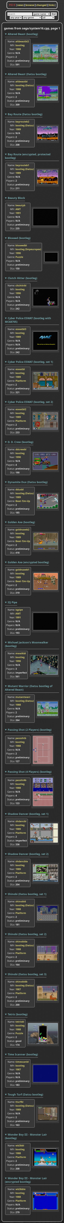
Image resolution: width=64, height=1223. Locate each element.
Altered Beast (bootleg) (23, 34)
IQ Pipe (12, 602)
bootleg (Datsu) (24, 85)
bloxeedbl (21, 245)
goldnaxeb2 (22, 529)
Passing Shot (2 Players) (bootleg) (29, 729)
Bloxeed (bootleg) (19, 238)
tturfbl (19, 1101)
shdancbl (20, 821)
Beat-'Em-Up (22, 501)
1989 (18, 129)
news (20, 5)
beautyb (20, 205)
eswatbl (20, 369)
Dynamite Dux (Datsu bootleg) (28, 482)
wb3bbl (19, 1145)
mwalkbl (20, 653)
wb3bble (20, 1189)
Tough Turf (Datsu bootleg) (25, 1094)
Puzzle (19, 257)
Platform (20, 380)
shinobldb (21, 981)
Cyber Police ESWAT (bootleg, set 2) (30, 402)
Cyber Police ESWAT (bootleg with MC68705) (28, 319)
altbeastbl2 (22, 41)
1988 (18, 49)
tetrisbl (19, 1021)
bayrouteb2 (22, 121)
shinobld (20, 901)
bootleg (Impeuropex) (28, 249)
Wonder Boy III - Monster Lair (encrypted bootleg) (26, 1180)
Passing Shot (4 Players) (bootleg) (29, 771)
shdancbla (21, 861)
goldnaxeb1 (22, 569)
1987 (18, 989)
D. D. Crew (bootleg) (20, 442)
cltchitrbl (20, 285)
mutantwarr (22, 697)
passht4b (20, 780)
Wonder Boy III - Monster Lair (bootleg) (26, 1136)
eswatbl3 (20, 329)
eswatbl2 (20, 409)
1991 (18, 213)
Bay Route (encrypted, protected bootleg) (27, 156)
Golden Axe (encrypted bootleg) (28, 562)
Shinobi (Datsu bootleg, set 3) (27, 974)
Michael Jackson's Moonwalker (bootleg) (26, 644)
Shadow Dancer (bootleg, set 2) (28, 854)
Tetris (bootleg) (18, 1014)
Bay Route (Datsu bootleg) (25, 114)
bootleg (20, 45)
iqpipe (19, 609)
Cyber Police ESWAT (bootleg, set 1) (30, 362)
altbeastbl (21, 81)
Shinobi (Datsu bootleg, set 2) (27, 934)
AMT (18, 209)
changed (41, 5)
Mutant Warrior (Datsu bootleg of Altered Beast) (28, 687)
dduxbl (19, 489)
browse (30, 5)
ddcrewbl (20, 449)
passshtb (20, 738)
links (51, 5)
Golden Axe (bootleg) (21, 522)
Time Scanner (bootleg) (23, 1054)
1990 (18, 253)
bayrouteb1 (22, 165)
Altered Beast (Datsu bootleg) (27, 74)
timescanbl (22, 1061)
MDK (12, 5)
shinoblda (21, 941)
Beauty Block (16, 198)
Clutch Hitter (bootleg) (22, 278)
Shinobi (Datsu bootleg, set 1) (27, 894)
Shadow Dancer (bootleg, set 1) (28, 814)
